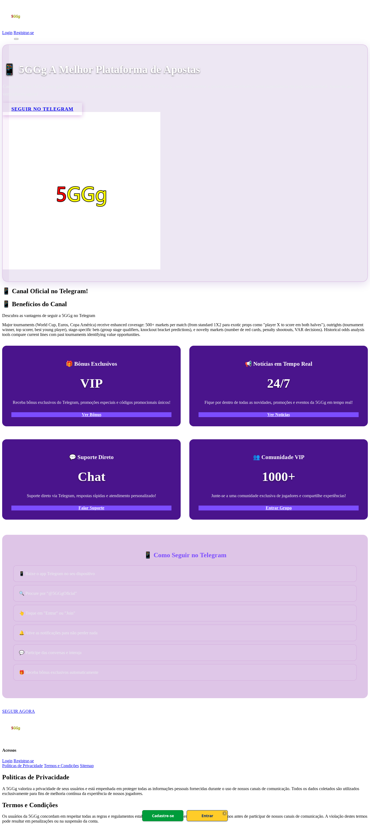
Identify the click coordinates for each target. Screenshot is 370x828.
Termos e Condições (61, 765)
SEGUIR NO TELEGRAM (42, 109)
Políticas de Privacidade (22, 765)
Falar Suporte (91, 508)
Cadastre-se (163, 815)
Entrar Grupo (279, 508)
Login (7, 32)
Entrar (207, 815)
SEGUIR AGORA (18, 711)
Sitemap (87, 765)
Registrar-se (24, 32)
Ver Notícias (278, 414)
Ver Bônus (91, 414)
